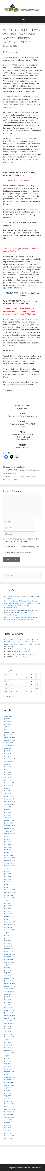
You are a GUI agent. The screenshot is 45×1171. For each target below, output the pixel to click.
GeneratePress (36, 1168)
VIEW (15, 83)
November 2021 (9, 802)
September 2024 (9, 761)
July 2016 (7, 967)
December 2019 (9, 858)
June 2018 (7, 906)
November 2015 (9, 986)
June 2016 (7, 970)
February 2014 (9, 1037)
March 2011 (8, 1069)
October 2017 (8, 927)
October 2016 (8, 959)
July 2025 (7, 751)
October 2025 (8, 743)
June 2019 (7, 874)
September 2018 (9, 898)
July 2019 (7, 871)
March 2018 (8, 914)
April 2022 (7, 794)
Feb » (10, 696)
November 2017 (9, 925)
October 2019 (8, 863)
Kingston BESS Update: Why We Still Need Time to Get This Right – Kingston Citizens (22, 641)
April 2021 (7, 818)
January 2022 (8, 796)
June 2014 (7, 1026)
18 (37, 684)
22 (21, 688)
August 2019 (8, 868)
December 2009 (9, 1109)
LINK (27, 447)
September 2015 (9, 991)
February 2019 (9, 884)
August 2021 (8, 807)
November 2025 (9, 740)
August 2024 (8, 764)
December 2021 (9, 799)
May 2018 (7, 908)
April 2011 (7, 1066)
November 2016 (9, 957)
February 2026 (9, 732)
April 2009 (7, 1130)
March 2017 (8, 946)
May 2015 (7, 1002)
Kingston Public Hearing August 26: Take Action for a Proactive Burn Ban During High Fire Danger (21, 611)
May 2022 (7, 791)
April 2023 (7, 778)
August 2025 (8, 748)
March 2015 (8, 1007)
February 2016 (9, 978)
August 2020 (8, 836)
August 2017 (8, 933)
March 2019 (8, 882)
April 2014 (7, 1031)
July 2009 (7, 1122)
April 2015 (7, 1005)
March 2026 (8, 729)
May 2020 (7, 844)
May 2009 (7, 1128)
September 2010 (9, 1085)
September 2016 (9, 962)
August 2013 (8, 1040)
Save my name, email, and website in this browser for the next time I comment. (22, 540)
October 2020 (8, 831)
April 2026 (7, 727)
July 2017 (7, 935)
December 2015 (9, 983)
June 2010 (7, 1093)
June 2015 (7, 999)
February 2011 (9, 1072)
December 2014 (9, 1015)
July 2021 (7, 810)
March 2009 (8, 1133)
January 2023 (8, 785)
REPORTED (13, 65)
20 (11, 688)
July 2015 (7, 997)
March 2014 (8, 1034)
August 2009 (8, 1120)
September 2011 (9, 1053)
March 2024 (8, 767)
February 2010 (9, 1104)
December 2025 (9, 737)
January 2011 (8, 1074)
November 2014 (9, 1018)
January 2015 (8, 1013)
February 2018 (9, 917)
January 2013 (8, 1048)
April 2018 (7, 911)
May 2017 (7, 941)
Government (11, 467)
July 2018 (7, 903)
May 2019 (7, 876)
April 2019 (7, 879)
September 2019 (9, 866)
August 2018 (8, 901)
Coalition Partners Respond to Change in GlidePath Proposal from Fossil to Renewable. (22, 644)
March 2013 (8, 1045)
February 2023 (9, 783)
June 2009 (7, 1125)
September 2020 (9, 834)
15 (21, 684)
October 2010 (8, 1082)
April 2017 (7, 943)
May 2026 (7, 724)
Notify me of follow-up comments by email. (22, 546)
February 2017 (9, 949)
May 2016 (7, 973)
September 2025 (9, 745)
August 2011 (8, 1056)
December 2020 (9, 826)
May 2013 (7, 1042)
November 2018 (9, 892)
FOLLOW (9, 293)
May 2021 (7, 815)
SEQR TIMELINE (24, 112)
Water (24, 467)
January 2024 (8, 769)
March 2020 (8, 850)
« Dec (6, 696)
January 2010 (8, 1106)
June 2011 (7, 1061)
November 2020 (9, 828)
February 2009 (9, 1136)
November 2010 (9, 1080)
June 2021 (7, 812)
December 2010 (9, 1077)
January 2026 (8, 735)
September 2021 (9, 804)
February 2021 (9, 820)
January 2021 (8, 823)
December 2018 (9, 890)
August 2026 (8, 716)
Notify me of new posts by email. (18, 552)
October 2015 (8, 989)
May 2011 (7, 1064)
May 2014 (7, 1029)
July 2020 (7, 839)
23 (26, 688)
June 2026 (7, 721)
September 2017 (9, 930)
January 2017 (8, 951)
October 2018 (8, 895)
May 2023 (7, 775)
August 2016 (8, 965)
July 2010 (7, 1090)
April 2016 (7, 975)
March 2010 (8, 1101)
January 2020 (8, 855)
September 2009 (9, 1117)
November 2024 (9, 759)
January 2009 (8, 1138)
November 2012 (9, 1050)
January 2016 (8, 981)
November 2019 (9, 860)
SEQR (19, 467)
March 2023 (8, 780)
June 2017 (7, 938)
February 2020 (9, 852)
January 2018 (8, 919)
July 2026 (7, 719)
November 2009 (9, 1112)
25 (37, 688)
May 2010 (7, 1096)
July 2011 (7, 1058)
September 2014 (9, 1024)
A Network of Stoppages (12, 615)
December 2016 (9, 954)
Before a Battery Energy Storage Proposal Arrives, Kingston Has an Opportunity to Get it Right (20, 619)
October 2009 (8, 1114)
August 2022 (8, 788)
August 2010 (8, 1088)
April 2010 (7, 1098)
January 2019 (8, 887)
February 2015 (9, 1010)
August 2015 (8, 994)
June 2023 (7, 772)
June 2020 (7, 842)
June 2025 (7, 753)
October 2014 (8, 1021)
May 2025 (7, 756)
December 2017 (9, 922)
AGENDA (6, 99)
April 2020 (7, 847)
